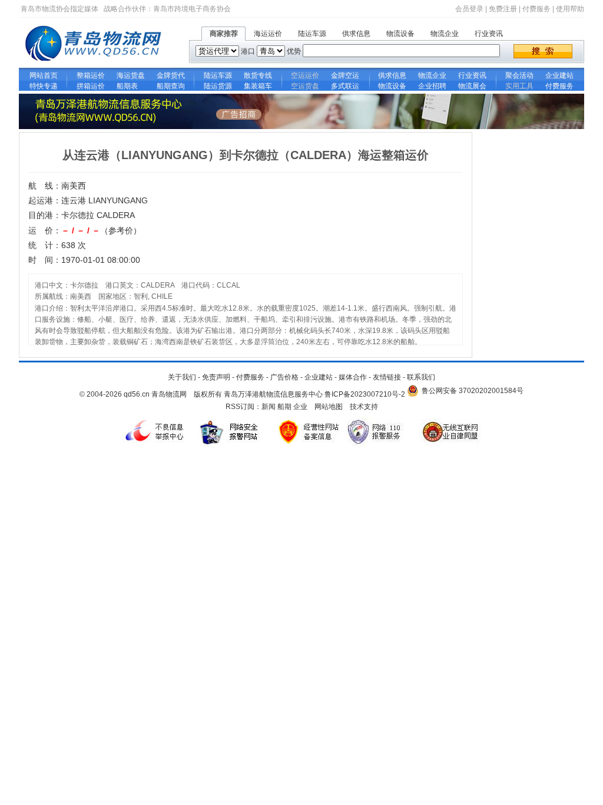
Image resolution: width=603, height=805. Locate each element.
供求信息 (356, 33)
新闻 (268, 406)
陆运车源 (312, 33)
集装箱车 (258, 86)
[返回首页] (95, 65)
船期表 (131, 86)
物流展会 (472, 86)
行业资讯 (489, 33)
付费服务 (536, 9)
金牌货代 (171, 75)
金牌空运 (345, 75)
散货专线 (258, 75)
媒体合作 (353, 377)
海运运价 (268, 33)
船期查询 (171, 86)
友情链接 (387, 377)
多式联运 (345, 86)
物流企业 (444, 33)
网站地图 (328, 406)
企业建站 (559, 75)
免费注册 (503, 9)
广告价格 (284, 377)
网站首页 (43, 75)
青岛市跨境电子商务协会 (192, 9)
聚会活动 (519, 75)
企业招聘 (432, 86)
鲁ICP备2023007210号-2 (364, 394)
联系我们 (421, 377)
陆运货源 (218, 86)
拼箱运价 (91, 86)
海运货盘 (131, 75)
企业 (300, 406)
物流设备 (400, 33)
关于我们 (182, 377)
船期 (284, 406)
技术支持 (364, 406)
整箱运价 (91, 75)
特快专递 (43, 86)
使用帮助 (570, 9)
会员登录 (469, 9)
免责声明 (216, 377)
